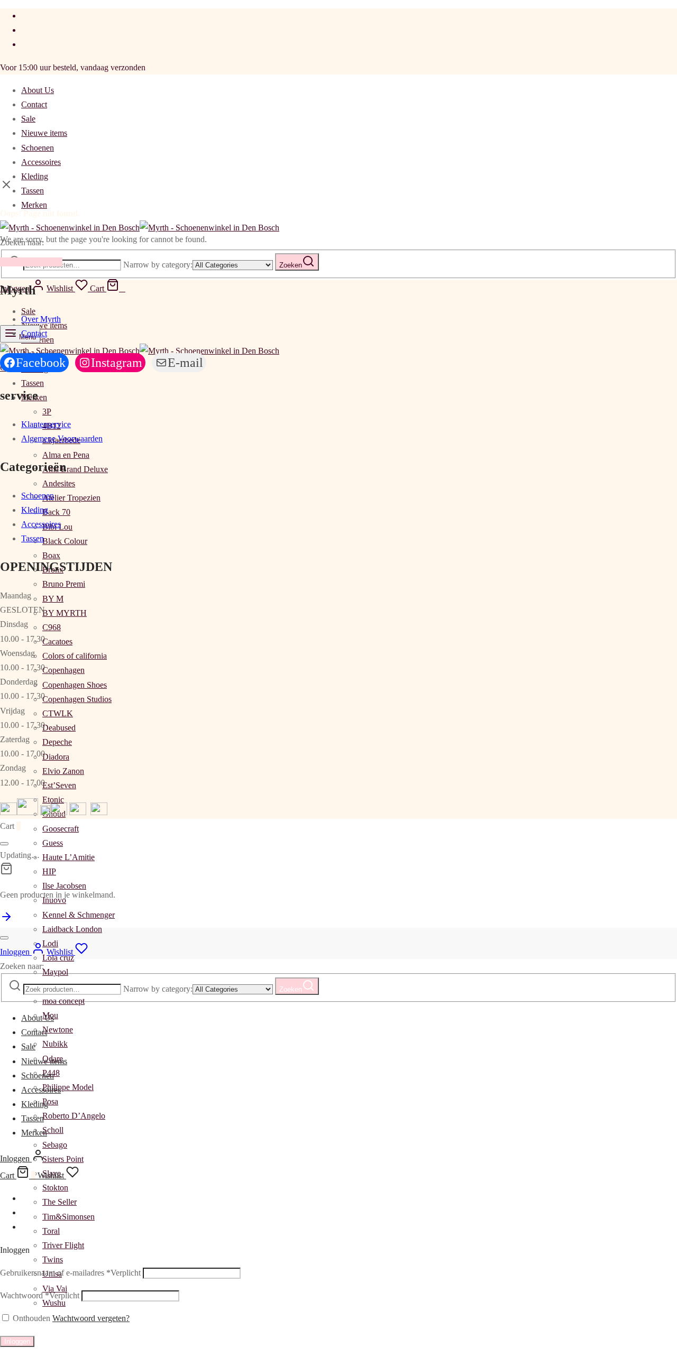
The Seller (59, 1201)
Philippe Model (68, 1087)
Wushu (54, 1302)
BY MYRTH (64, 612)
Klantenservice (46, 424)
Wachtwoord (39, 1295)
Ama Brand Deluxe (75, 469)
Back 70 (56, 511)
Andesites (58, 483)
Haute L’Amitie (68, 857)
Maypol (55, 971)
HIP (49, 871)
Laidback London (72, 929)
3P (46, 411)
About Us (37, 90)
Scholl (52, 1129)
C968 (51, 627)
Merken (34, 204)
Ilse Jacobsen (64, 885)
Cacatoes (57, 641)
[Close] (4, 843)
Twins (52, 1259)
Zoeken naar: (22, 966)
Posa (50, 1101)
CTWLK (57, 713)
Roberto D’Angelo (73, 1115)
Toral (51, 1230)
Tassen (32, 190)
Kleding (34, 176)
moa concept (63, 1000)
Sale (28, 118)
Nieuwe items (44, 132)
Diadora (55, 756)
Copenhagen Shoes (74, 684)
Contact (34, 104)
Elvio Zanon (63, 771)
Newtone (57, 1029)
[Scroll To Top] (6, 920)
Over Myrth (41, 319)
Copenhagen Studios (77, 699)
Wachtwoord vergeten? (91, 1318)
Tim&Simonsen (68, 1216)
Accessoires (41, 162)
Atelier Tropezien (71, 497)
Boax (51, 555)
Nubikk (55, 1043)
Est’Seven (59, 785)
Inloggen (17, 1341)
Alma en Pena (65, 454)
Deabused (59, 727)
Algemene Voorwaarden (62, 438)
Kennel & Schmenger (78, 914)
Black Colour (64, 541)
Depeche (57, 741)
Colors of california (74, 655)
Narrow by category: (158, 264)
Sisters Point (63, 1159)
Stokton (55, 1187)
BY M (52, 598)
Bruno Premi (63, 583)
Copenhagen (63, 670)
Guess (52, 842)
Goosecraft (60, 828)
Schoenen (37, 147)
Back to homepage (31, 261)
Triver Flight (63, 1245)
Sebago (54, 1144)
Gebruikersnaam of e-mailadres (70, 1272)
